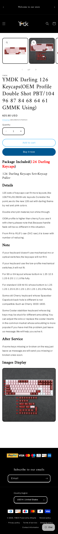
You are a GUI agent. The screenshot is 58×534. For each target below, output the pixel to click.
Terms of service (30, 523)
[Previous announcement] (3, 7)
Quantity (6, 125)
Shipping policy (46, 523)
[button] (3, 23)
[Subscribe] (46, 478)
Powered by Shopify (28, 518)
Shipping (6, 120)
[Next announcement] (54, 7)
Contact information (30, 527)
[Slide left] (22, 69)
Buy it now (29, 152)
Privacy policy (14, 523)
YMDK (16, 518)
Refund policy (45, 518)
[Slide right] (35, 69)
